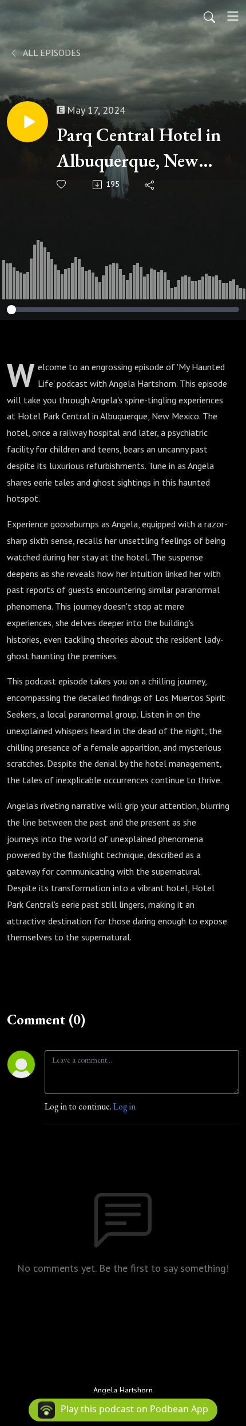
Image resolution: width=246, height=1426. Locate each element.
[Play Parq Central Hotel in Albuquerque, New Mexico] (27, 121)
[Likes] (62, 184)
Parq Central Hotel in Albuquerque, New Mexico (139, 148)
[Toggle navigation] (233, 16)
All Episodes (51, 52)
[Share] (150, 184)
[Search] (209, 16)
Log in (124, 1106)
